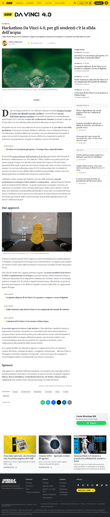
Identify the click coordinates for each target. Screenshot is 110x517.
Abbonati (99, 3)
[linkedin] (106, 485)
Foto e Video (60, 3)
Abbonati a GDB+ (84, 490)
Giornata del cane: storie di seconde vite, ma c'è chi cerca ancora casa (89, 138)
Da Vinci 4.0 (6, 24)
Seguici (93, 423)
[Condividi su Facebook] (53, 402)
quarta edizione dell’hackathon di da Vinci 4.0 (31, 156)
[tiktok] (102, 485)
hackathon (37, 392)
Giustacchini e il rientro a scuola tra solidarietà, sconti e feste (89, 458)
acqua (15, 392)
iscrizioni (49, 392)
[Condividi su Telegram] (48, 402)
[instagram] (83, 485)
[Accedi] (106, 3)
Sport (39, 3)
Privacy (83, 504)
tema (57, 392)
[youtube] (97, 485)
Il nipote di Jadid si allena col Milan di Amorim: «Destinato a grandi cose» (89, 125)
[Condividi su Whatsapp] (42, 402)
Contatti (62, 486)
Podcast (45, 483)
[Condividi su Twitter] (59, 402)
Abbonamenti (47, 497)
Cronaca (19, 3)
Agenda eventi (48, 486)
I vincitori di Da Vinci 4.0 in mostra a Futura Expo (27, 321)
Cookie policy (91, 504)
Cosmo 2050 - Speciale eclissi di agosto (54, 457)
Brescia (6, 396)
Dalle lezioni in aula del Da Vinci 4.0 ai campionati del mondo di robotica (37, 309)
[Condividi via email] (69, 402)
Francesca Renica (82, 84)
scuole (65, 392)
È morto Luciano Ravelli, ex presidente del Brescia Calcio (89, 180)
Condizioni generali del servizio (69, 504)
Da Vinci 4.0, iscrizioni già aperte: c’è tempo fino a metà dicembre (34, 149)
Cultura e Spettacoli (33, 492)
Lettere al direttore (49, 494)
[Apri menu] (3, 3)
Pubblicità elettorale (47, 506)
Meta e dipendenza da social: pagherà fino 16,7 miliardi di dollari (88, 112)
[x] (87, 485)
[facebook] (78, 485)
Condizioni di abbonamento (49, 504)
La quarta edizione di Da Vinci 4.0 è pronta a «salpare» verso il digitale (37, 297)
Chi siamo (63, 483)
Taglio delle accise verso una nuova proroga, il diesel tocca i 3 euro (90, 168)
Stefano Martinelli (15, 42)
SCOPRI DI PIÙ (9, 467)
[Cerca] (75, 3)
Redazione (63, 489)
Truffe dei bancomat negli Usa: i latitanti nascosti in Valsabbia (90, 156)
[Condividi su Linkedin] (64, 402)
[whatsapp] (92, 485)
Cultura (48, 3)
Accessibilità (101, 504)
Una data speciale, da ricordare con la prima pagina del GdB (20, 457)
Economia (30, 3)
